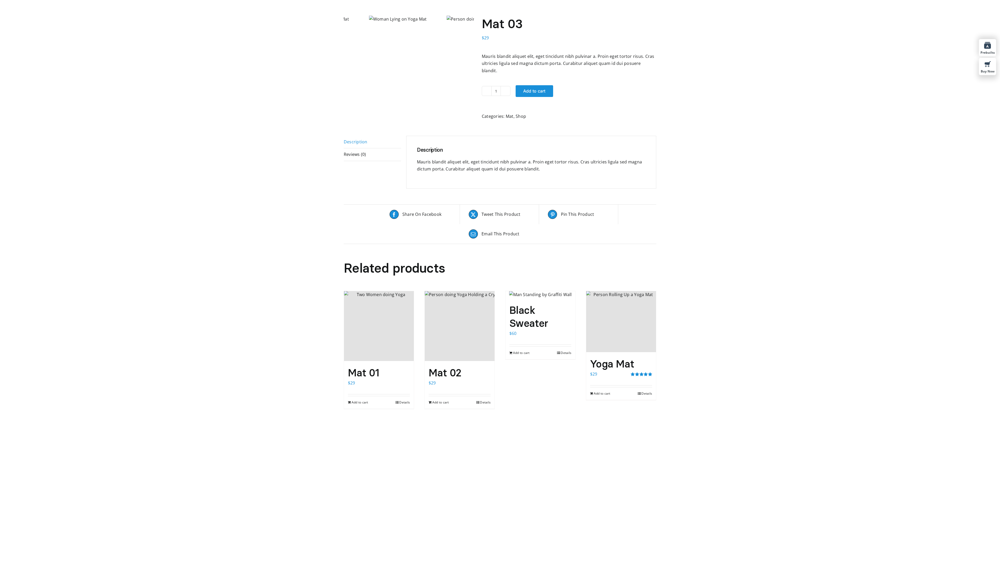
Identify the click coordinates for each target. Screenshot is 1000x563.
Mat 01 (363, 372)
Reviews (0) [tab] (355, 154)
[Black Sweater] (540, 294)
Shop (521, 116)
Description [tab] (355, 142)
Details (404, 402)
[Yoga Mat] (621, 321)
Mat (510, 116)
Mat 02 (445, 372)
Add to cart (534, 91)
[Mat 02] (460, 326)
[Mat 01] (379, 326)
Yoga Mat (612, 364)
